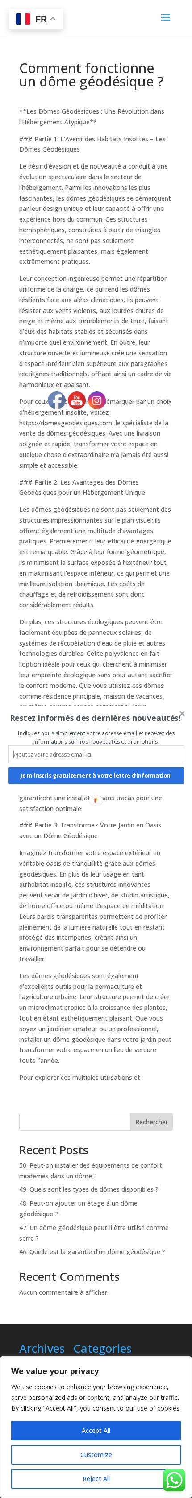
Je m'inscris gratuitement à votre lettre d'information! (96, 775)
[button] (95, 718)
